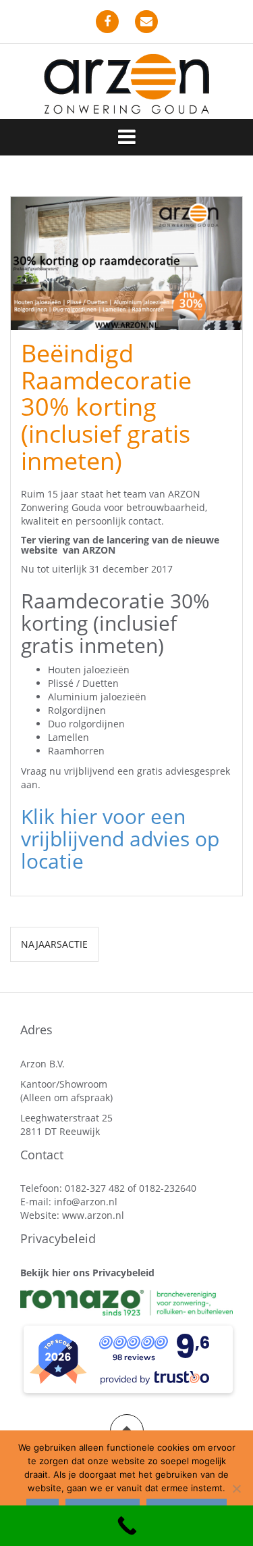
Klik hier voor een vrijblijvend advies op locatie (120, 838)
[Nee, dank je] (236, 1488)
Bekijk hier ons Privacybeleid (87, 1272)
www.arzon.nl (93, 1215)
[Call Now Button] (126, 1525)
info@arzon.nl (85, 1201)
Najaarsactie (54, 944)
